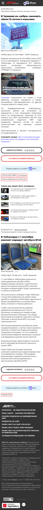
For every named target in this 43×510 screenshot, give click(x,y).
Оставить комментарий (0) (21, 159)
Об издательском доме (24, 410)
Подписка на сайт (10, 421)
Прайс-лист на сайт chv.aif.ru (16, 424)
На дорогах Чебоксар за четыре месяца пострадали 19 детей (24, 218)
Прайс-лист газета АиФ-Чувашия (17, 428)
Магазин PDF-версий (25, 413)
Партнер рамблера (21, 499)
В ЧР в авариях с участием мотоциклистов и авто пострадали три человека (25, 204)
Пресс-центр (7, 413)
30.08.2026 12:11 (7, 230)
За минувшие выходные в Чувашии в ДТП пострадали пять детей (24, 211)
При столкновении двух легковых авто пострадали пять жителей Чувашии (20, 139)
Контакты (6, 410)
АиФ (20, 51)
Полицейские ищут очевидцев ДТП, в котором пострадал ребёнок (23, 189)
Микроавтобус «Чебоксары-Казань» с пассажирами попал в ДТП (23, 197)
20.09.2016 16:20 (7, 9)
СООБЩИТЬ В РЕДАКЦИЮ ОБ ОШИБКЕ (18, 436)
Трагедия (5, 98)
